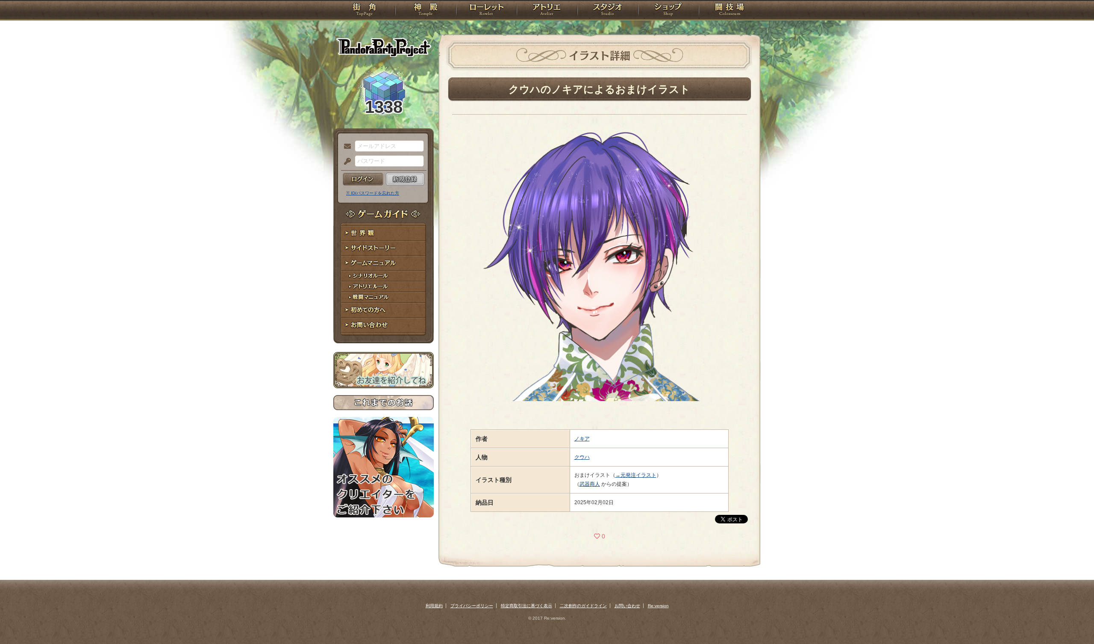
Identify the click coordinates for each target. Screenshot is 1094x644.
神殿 (425, 10)
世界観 (383, 233)
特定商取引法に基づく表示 (526, 605)
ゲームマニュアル (383, 263)
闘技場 (730, 10)
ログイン (363, 179)
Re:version (658, 605)
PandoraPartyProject (383, 47)
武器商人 (589, 484)
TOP (364, 10)
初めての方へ (383, 310)
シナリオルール (383, 276)
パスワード (345, 161)
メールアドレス (345, 146)
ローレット (486, 10)
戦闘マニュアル (383, 297)
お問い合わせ (383, 325)
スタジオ (607, 10)
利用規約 (434, 605)
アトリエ (547, 10)
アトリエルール (383, 286)
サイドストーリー (383, 248)
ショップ (668, 10)
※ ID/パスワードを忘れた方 (372, 193)
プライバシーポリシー (471, 605)
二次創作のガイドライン (583, 605)
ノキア (582, 439)
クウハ (582, 457)
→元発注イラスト (635, 475)
